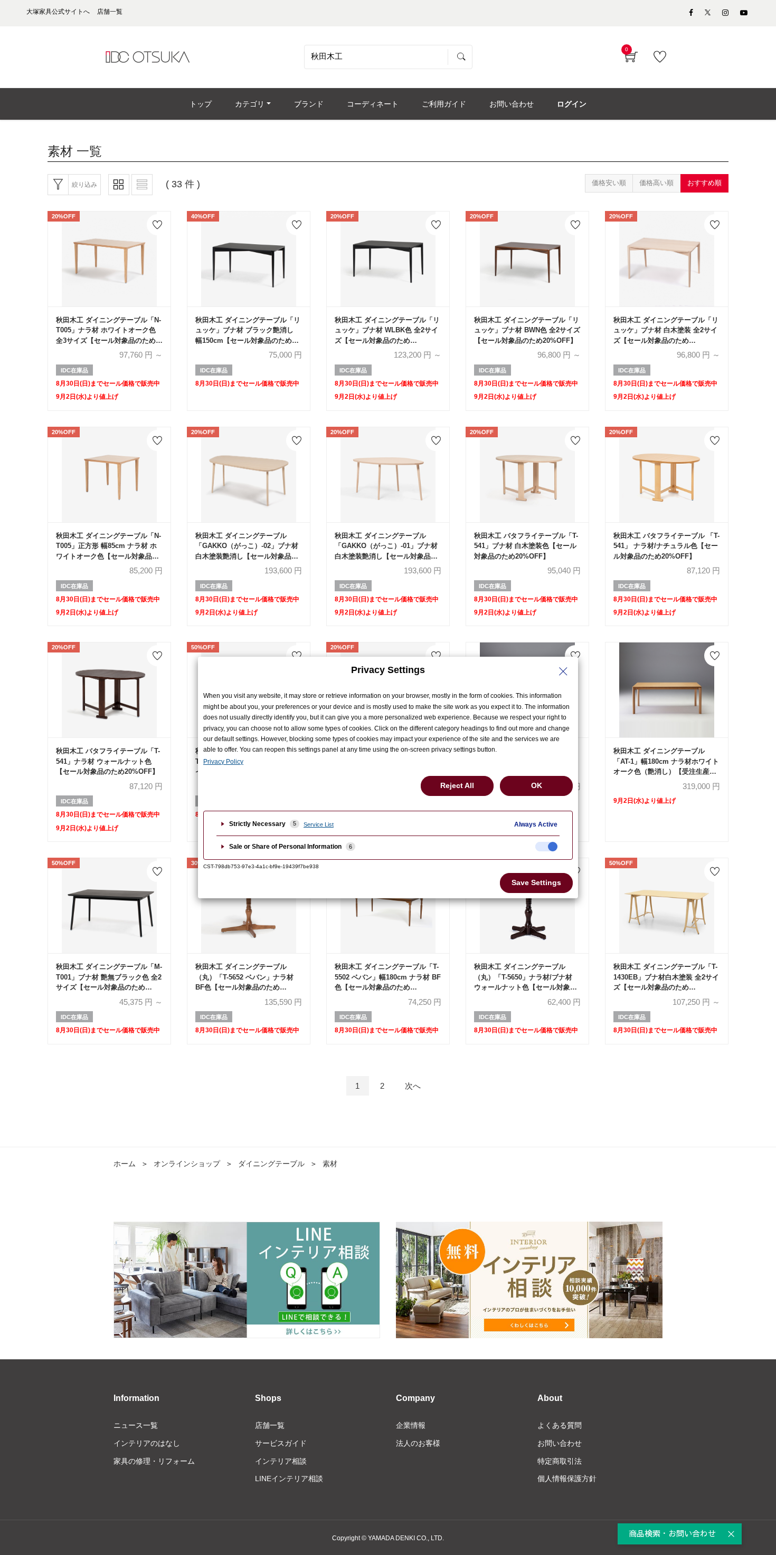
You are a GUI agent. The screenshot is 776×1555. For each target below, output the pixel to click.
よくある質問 (559, 1425)
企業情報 (410, 1425)
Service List (319, 824)
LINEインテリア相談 (289, 1478)
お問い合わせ (559, 1443)
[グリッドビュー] (118, 184)
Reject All (457, 785)
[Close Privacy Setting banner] (563, 671)
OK (536, 785)
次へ (413, 1085)
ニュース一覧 (135, 1425)
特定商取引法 (559, 1461)
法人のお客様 (418, 1443)
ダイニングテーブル (271, 1163)
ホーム (124, 1163)
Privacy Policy (223, 761)
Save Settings (536, 882)
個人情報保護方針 (567, 1478)
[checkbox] (546, 846)
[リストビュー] (142, 184)
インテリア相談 (281, 1461)
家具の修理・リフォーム (154, 1461)
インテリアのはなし (146, 1443)
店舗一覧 (270, 1425)
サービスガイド (281, 1443)
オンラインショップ (187, 1163)
